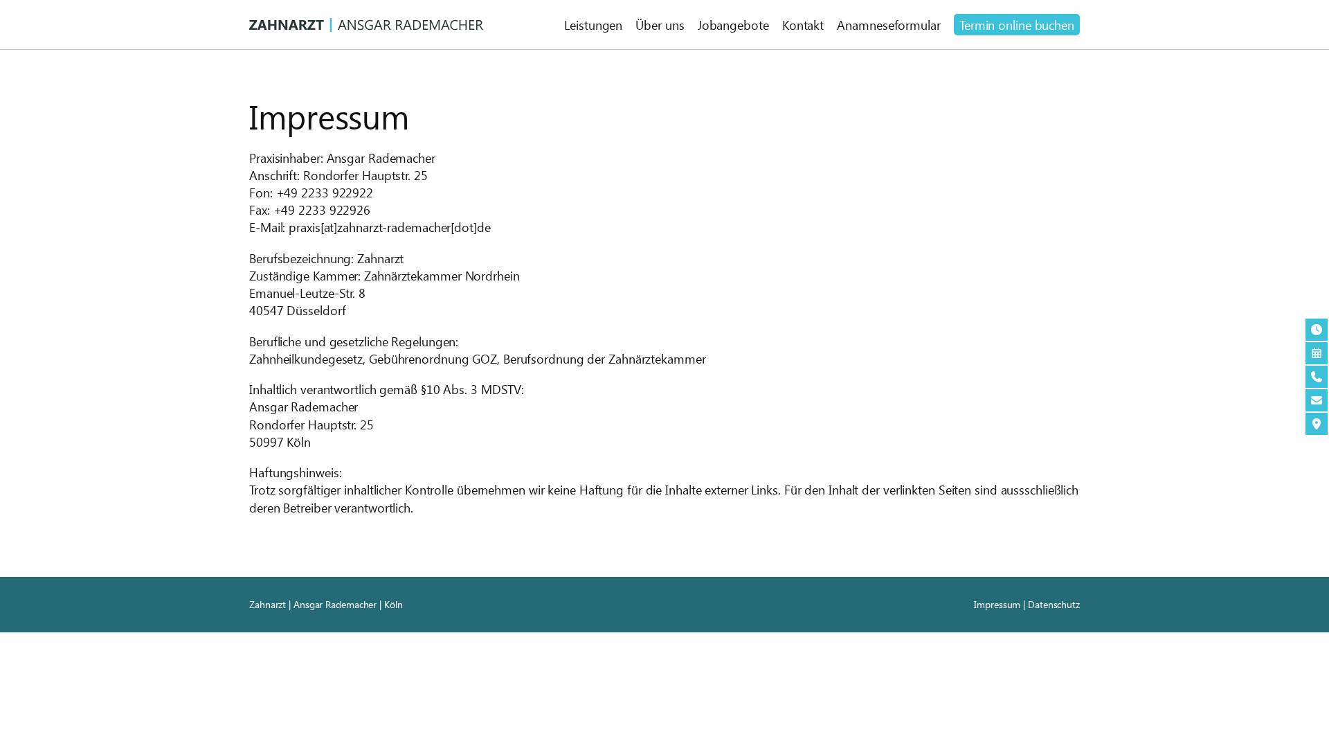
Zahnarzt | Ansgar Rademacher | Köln (326, 604)
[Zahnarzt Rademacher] (366, 25)
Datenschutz (1054, 604)
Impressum (997, 604)
